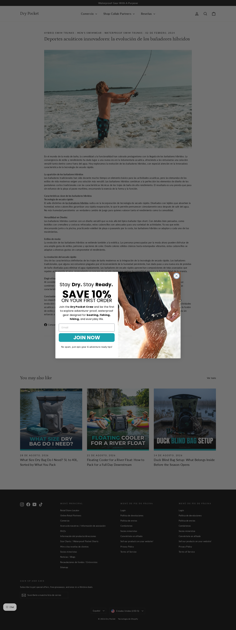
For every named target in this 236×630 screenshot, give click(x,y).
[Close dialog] (176, 276)
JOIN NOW (86, 337)
